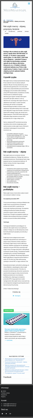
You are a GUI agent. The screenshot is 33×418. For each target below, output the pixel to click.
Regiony (3, 396)
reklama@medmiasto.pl (9, 405)
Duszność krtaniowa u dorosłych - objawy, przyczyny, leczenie (16, 362)
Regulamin (4, 395)
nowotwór (7, 33)
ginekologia (20, 31)
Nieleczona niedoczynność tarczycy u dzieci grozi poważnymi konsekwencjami (16, 370)
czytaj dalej (9, 340)
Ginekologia (10, 20)
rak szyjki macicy (12, 31)
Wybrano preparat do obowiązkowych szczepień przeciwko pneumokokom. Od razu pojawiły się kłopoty (17, 367)
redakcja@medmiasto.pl (9, 404)
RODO (4, 391)
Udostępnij (17, 295)
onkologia (27, 31)
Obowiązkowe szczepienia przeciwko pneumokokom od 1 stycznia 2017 (15, 359)
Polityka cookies (5, 393)
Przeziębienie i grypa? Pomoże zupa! (15, 373)
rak (5, 31)
